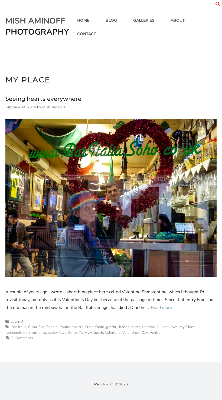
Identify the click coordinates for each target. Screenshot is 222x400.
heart (135, 326)
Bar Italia (18, 326)
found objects (71, 326)
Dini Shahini (48, 326)
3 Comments (22, 338)
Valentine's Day (135, 332)
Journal (17, 321)
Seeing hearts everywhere (43, 98)
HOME (83, 20)
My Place (187, 326)
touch (98, 332)
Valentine (112, 332)
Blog (111, 20)
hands (124, 326)
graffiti (111, 326)
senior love (57, 332)
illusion (162, 326)
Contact (86, 33)
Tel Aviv (85, 332)
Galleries (143, 20)
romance (39, 332)
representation (17, 332)
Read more (161, 308)
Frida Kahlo (94, 326)
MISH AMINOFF (35, 20)
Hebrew (148, 326)
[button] (218, 5)
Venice (155, 332)
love (174, 326)
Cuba (32, 326)
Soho (72, 332)
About (178, 20)
